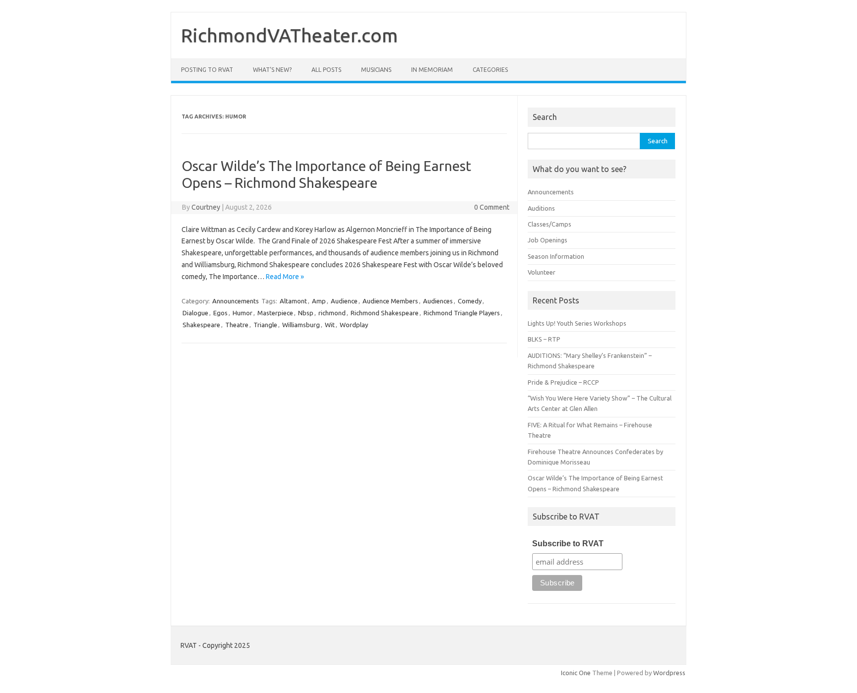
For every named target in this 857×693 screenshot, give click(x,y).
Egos (220, 312)
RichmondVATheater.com (289, 35)
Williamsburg (301, 324)
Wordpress (669, 672)
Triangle (265, 324)
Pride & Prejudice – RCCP (563, 382)
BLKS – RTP (544, 339)
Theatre (236, 324)
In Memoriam (432, 69)
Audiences (438, 300)
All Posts (326, 69)
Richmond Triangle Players (462, 312)
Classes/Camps (549, 224)
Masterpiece (275, 312)
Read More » (285, 277)
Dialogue (195, 312)
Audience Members (390, 300)
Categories (490, 69)
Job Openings (547, 239)
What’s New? (272, 69)
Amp (319, 300)
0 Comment (491, 207)
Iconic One (576, 672)
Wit (330, 324)
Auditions (541, 208)
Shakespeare (201, 324)
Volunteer (541, 272)
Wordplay (354, 324)
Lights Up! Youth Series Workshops (577, 323)
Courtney (205, 207)
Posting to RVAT (207, 69)
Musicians (376, 69)
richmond (332, 312)
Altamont (293, 300)
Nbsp (305, 312)
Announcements (235, 300)
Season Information (556, 256)
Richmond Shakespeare (385, 312)
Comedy (470, 300)
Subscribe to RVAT (568, 543)
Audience (344, 300)
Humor (242, 312)
